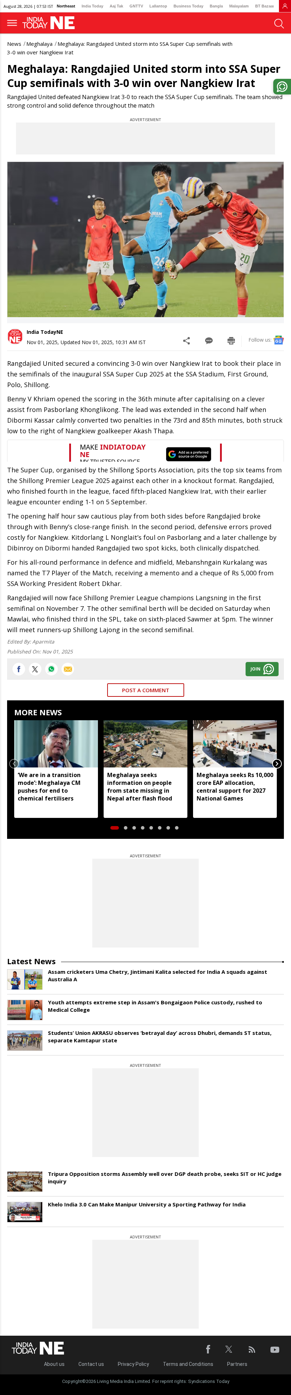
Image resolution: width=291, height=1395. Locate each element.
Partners (237, 1364)
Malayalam (239, 6)
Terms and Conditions (188, 1364)
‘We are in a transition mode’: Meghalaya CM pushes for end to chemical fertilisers (49, 786)
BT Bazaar (264, 6)
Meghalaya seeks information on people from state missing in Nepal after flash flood (139, 786)
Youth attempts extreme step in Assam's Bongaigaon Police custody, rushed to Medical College (155, 1006)
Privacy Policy (133, 1364)
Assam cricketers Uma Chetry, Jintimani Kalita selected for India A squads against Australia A (157, 975)
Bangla (216, 6)
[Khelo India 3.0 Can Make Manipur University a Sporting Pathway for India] (24, 1212)
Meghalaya (39, 43)
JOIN (255, 669)
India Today (92, 6)
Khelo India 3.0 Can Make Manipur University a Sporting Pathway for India (147, 1204)
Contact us (91, 1364)
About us (54, 1364)
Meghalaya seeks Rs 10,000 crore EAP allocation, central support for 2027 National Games (235, 786)
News (14, 43)
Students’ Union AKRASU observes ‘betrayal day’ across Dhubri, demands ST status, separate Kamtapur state (159, 1036)
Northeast (66, 6)
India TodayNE (45, 332)
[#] (51, 669)
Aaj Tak (116, 6)
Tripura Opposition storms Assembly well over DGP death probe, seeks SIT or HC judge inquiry (164, 1177)
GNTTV (136, 6)
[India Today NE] (50, 22)
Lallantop (158, 6)
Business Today (188, 6)
